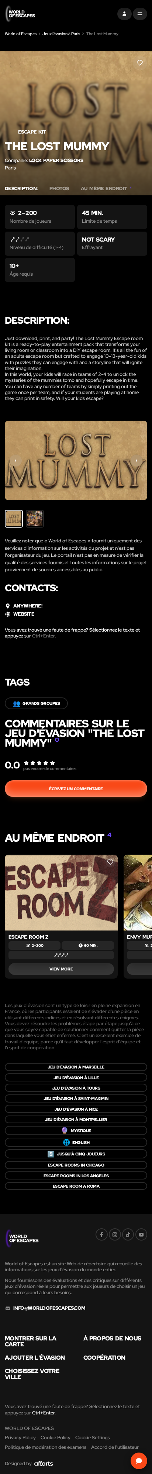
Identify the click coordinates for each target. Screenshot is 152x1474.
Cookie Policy (55, 1437)
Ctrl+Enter (43, 636)
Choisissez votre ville (32, 1374)
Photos (59, 189)
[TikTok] (128, 1234)
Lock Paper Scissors (56, 160)
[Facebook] (102, 1234)
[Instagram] (115, 1234)
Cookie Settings (92, 1437)
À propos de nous (112, 1338)
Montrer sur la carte (30, 1341)
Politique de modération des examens (45, 1447)
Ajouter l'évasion (35, 1357)
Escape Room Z (28, 937)
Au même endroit (106, 189)
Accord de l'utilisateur (115, 1447)
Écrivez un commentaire (76, 788)
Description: (21, 189)
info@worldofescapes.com (49, 1308)
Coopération (104, 1357)
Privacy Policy (20, 1437)
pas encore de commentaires (49, 768)
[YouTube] (141, 1234)
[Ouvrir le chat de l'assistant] (139, 1461)
